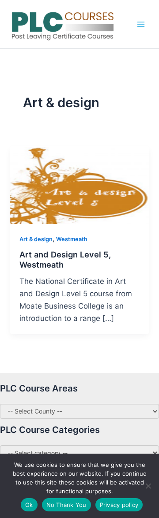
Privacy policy (119, 504)
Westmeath (71, 239)
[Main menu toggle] (141, 24)
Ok (29, 504)
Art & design (36, 239)
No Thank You (66, 504)
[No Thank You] (148, 485)
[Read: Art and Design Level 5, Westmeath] (79, 184)
